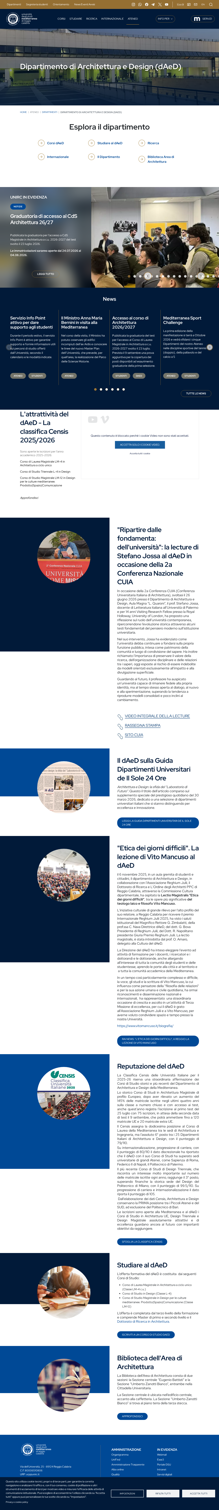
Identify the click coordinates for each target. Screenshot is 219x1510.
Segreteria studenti (37, 4)
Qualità (115, 1474)
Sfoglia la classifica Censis (142, 1241)
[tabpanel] (109, 237)
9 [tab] (174, 276)
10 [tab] (179, 276)
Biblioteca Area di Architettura (161, 159)
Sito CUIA (134, 735)
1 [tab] (129, 276)
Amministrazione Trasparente (127, 1464)
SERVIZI (207, 18)
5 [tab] (118, 389)
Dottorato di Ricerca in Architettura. (143, 1321)
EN (203, 4)
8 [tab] (168, 276)
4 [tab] (112, 389)
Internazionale (112, 18)
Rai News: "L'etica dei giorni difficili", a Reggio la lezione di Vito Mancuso (155, 1041)
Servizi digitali (164, 1474)
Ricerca (91, 18)
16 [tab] (213, 276)
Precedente (148, 276)
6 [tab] (157, 276)
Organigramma (119, 1454)
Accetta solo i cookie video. (140, 444)
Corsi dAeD (55, 143)
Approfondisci (132, 1416)
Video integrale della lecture (157, 716)
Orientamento (61, 4)
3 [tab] (140, 276)
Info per (164, 18)
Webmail (162, 1454)
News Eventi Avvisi (84, 4)
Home (23, 112)
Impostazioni (127, 1493)
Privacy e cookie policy (17, 1502)
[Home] (21, 18)
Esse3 (160, 1459)
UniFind (115, 1459)
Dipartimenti (14, 4)
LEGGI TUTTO (48, 274)
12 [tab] (191, 276)
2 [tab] (134, 276)
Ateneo (133, 18)
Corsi (61, 18)
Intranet (161, 1469)
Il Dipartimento (108, 157)
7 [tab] (163, 276)
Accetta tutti (198, 1493)
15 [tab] (208, 276)
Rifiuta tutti (163, 1493)
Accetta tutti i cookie (140, 453)
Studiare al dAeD (109, 143)
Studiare (76, 18)
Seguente (201, 276)
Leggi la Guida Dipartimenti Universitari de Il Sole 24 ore (157, 822)
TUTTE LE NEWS (196, 393)
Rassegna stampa (142, 725)
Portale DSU (164, 1464)
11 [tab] (185, 276)
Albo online (117, 1469)
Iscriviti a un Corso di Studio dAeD (146, 1334)
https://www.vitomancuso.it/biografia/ (145, 1026)
